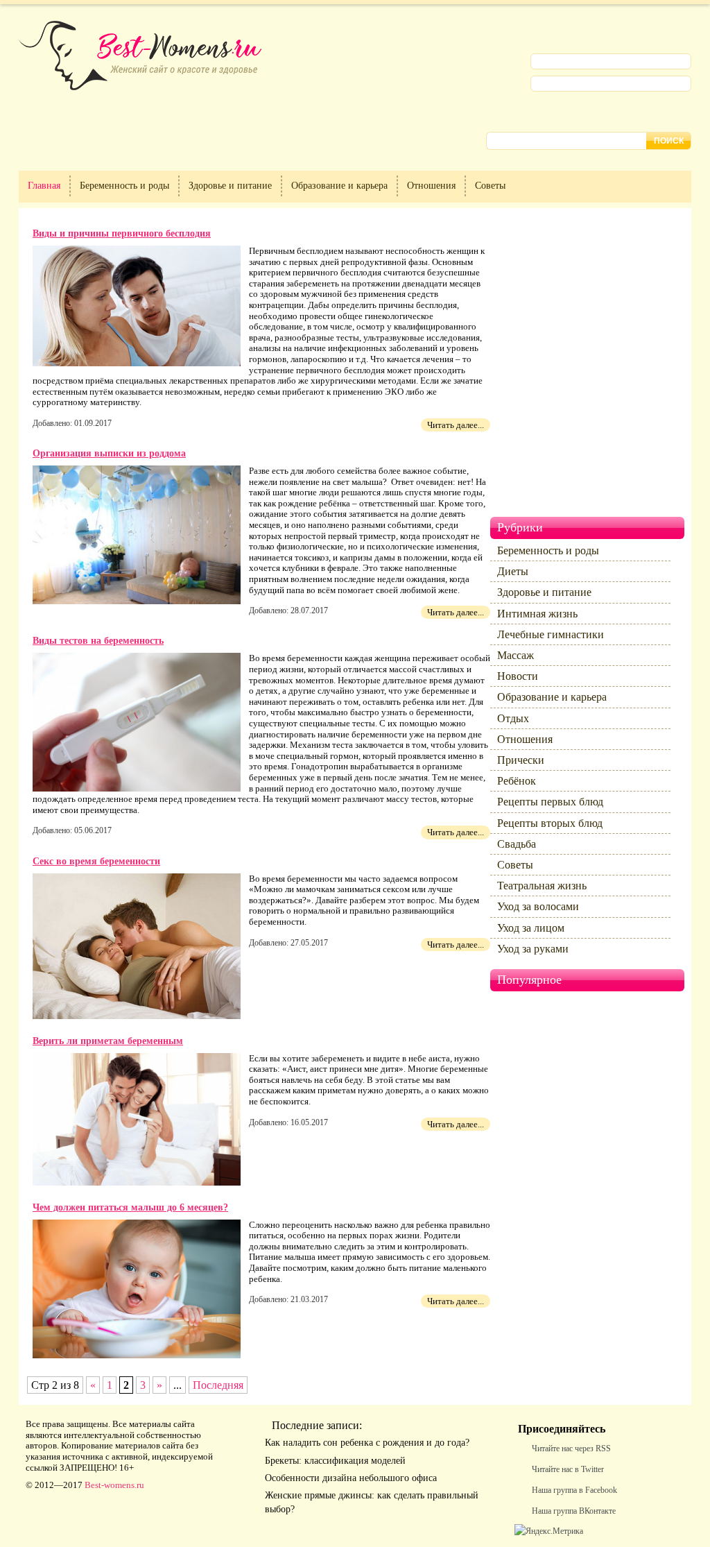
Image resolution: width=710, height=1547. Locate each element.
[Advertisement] (573, 367)
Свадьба (516, 844)
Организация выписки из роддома (109, 453)
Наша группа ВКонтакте (574, 1511)
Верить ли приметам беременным (108, 1041)
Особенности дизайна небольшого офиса (351, 1478)
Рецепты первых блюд (550, 801)
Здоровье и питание (230, 185)
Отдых (513, 718)
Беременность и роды (124, 185)
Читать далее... (455, 425)
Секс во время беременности (96, 861)
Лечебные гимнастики (550, 634)
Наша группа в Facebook (574, 1490)
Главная (44, 185)
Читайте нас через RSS (571, 1448)
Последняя (218, 1385)
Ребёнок (516, 781)
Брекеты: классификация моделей (335, 1460)
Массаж (515, 655)
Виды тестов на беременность (98, 640)
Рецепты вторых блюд (550, 823)
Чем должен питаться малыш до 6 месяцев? (130, 1207)
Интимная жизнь (537, 613)
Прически (520, 760)
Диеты (512, 571)
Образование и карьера (339, 185)
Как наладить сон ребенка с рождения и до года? (367, 1442)
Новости (517, 676)
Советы (490, 185)
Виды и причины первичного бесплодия (122, 233)
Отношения (431, 185)
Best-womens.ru (114, 1485)
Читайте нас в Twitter (568, 1469)
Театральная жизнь (542, 885)
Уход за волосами (538, 906)
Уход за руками (533, 949)
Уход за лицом (530, 928)
